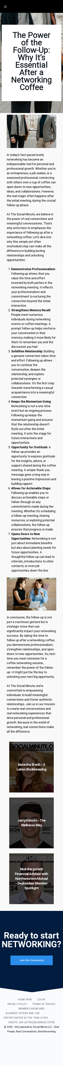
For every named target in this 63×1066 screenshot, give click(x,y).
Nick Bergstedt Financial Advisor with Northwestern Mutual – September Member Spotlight (31, 878)
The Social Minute (33, 6)
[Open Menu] (5, 6)
